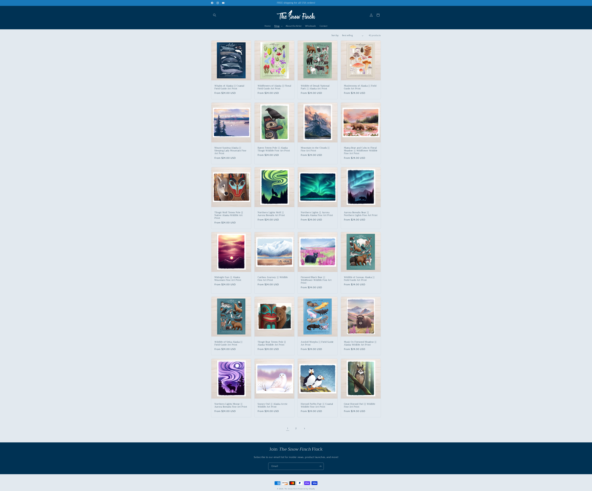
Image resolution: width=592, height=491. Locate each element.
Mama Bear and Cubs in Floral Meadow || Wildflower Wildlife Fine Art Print (360, 151)
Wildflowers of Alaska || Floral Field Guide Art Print (274, 87)
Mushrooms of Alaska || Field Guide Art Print (360, 87)
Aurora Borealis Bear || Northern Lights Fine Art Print (361, 214)
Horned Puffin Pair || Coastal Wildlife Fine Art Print (317, 405)
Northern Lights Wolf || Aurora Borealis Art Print (271, 214)
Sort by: (335, 35)
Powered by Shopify (306, 489)
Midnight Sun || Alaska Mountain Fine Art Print (227, 279)
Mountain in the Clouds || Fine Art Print (315, 149)
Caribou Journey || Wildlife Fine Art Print (273, 279)
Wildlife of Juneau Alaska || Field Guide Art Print (359, 279)
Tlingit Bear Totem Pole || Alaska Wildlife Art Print (272, 343)
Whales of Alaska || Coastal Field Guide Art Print (229, 87)
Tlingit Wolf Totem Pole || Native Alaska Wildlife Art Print (228, 215)
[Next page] (304, 428)
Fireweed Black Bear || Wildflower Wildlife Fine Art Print (316, 280)
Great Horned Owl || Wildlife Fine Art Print (359, 405)
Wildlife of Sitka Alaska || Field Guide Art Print (228, 343)
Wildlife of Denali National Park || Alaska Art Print (315, 87)
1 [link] (287, 428)
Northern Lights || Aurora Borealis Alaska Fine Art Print (317, 214)
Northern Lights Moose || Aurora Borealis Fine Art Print (230, 405)
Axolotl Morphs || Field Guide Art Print (317, 343)
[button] (214, 15)
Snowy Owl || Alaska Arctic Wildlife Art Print (273, 405)
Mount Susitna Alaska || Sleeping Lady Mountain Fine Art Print (230, 151)
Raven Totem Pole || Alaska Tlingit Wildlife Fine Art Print (274, 149)
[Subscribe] (320, 466)
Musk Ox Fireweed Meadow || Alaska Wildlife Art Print (360, 343)
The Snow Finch (291, 489)
